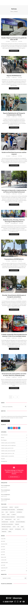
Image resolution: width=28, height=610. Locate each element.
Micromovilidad (5, 521)
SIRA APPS (11, 529)
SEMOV (22, 526)
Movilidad (12, 521)
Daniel (8, 41)
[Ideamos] (6, 2)
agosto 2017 (3, 570)
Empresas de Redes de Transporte (8, 516)
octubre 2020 (3, 559)
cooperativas (19, 512)
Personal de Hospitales (6, 526)
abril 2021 (3, 554)
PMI (18, 526)
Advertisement (4, 507)
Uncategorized (4, 461)
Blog (3, 512)
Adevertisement (4, 434)
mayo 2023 (3, 538)
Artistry (11, 507)
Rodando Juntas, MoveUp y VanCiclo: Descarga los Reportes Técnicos (14, 220)
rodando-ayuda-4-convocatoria (7, 456)
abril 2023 (3, 541)
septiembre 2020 (4, 562)
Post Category (4, 440)
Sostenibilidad (18, 529)
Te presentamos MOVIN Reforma (14, 259)
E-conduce (13, 514)
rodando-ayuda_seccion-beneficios (8, 442)
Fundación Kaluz (8, 519)
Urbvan (9, 531)
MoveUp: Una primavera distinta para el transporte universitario (14, 296)
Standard (3, 458)
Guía (14, 519)
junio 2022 (3, 549)
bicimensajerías (20, 509)
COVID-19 (3, 514)
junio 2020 (3, 565)
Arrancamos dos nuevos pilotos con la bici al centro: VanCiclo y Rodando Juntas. (14, 374)
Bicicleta (16, 507)
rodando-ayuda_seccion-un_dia (7, 453)
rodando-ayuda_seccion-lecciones (8, 450)
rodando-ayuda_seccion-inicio (7, 448)
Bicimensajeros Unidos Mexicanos (8, 509)
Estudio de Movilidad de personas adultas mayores (14, 153)
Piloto (14, 526)
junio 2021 (3, 551)
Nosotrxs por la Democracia (7, 524)
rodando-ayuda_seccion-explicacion (8, 445)
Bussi (7, 512)
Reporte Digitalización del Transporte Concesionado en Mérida (14, 114)
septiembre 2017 (4, 567)
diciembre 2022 (4, 543)
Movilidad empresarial (20, 521)
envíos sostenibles (20, 516)
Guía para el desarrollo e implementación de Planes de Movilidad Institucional (14, 191)
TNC (23, 529)
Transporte (4, 531)
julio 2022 (3, 546)
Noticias (20, 41)
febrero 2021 (3, 557)
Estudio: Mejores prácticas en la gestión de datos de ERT (14, 38)
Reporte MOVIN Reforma (14, 75)
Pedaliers (17, 524)
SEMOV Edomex (4, 529)
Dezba (8, 514)
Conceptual (12, 512)
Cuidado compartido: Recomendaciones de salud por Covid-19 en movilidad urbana (14, 335)
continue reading (14, 50)
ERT (2, 519)
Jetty (18, 519)
